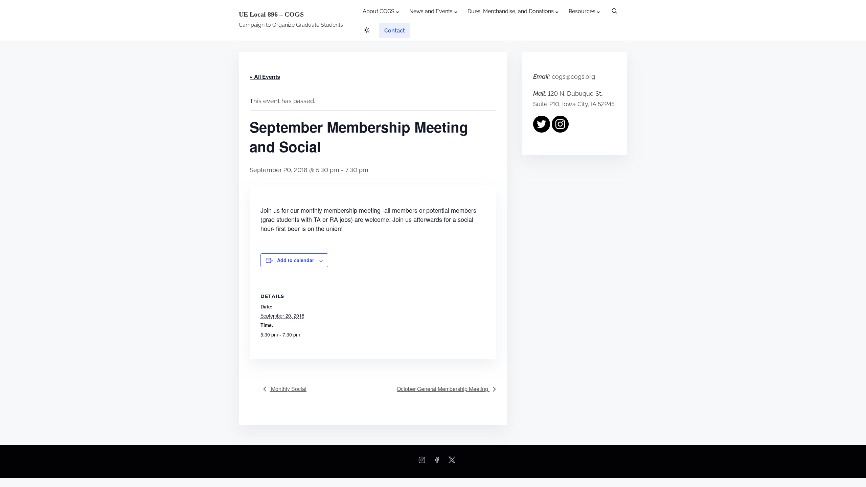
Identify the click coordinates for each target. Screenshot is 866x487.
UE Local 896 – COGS (271, 14)
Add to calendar (295, 260)
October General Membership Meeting (443, 389)
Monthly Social (288, 389)
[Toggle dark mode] (365, 31)
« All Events (265, 76)
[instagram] (421, 462)
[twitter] (451, 462)
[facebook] (436, 462)
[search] (614, 12)
